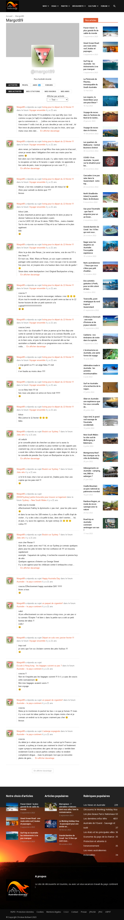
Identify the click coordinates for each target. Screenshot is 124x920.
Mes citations (33, 91)
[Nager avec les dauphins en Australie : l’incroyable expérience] (110, 246)
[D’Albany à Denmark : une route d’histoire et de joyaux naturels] (110, 321)
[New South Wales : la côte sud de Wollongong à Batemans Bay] (110, 438)
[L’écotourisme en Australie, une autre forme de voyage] (110, 354)
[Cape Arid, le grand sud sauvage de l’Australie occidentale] (110, 420)
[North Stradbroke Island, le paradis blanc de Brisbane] (110, 197)
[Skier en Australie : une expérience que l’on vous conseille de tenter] (110, 402)
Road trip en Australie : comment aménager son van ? (91, 524)
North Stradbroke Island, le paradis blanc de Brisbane (91, 196)
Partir (64, 6)
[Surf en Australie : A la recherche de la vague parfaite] (110, 387)
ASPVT (108, 912)
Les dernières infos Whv (95, 818)
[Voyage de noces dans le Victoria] (110, 131)
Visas (53, 6)
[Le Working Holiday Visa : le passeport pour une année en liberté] (51, 824)
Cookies (40, 912)
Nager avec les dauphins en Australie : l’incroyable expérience (89, 247)
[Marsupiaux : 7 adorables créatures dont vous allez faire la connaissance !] (51, 807)
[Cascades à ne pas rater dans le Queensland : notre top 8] (110, 179)
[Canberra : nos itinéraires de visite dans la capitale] (110, 339)
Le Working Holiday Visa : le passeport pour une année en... (69, 824)
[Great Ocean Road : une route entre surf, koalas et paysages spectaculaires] (110, 47)
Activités (12, 85)
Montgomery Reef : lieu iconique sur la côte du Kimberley (91, 455)
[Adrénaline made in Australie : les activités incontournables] (110, 369)
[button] (114, 6)
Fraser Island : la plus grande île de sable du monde (90, 30)
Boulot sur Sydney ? (51, 431)
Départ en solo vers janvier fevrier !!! (58, 638)
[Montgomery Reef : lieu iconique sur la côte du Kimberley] (110, 456)
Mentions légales (53, 912)
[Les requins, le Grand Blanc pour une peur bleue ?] (110, 101)
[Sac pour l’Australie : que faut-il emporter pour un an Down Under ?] (110, 212)
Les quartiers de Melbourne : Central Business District (91, 145)
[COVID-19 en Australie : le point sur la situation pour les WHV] (110, 161)
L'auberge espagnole (51, 731)
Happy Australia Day (51, 578)
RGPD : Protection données (22, 912)
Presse (84, 912)
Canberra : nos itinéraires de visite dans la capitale (91, 337)
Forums (49, 85)
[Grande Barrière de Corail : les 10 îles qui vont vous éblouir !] (110, 230)
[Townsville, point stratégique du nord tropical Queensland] (110, 303)
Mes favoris (50, 91)
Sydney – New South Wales (34, 500)
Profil (25, 85)
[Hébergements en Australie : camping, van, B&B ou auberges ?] (110, 472)
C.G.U (66, 912)
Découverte (77, 6)
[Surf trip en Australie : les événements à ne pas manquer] (110, 65)
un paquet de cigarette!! (52, 603)
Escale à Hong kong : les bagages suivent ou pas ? (39, 666)
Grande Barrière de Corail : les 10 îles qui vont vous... (91, 229)
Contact (74, 912)
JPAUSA (93, 912)
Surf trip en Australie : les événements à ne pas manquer (29, 835)
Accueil (9, 16)
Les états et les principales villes (99, 832)
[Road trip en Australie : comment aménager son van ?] (110, 523)
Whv (45, 6)
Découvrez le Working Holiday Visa (100, 809)
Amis (36, 85)
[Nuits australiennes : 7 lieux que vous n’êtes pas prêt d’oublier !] (110, 267)
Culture (92, 6)
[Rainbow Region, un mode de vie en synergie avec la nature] (110, 505)
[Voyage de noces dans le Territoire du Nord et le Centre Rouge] (110, 116)
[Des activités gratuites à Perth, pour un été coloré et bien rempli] (110, 285)
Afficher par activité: (56, 96)
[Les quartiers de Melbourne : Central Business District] (110, 146)
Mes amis (65, 91)
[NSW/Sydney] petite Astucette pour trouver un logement (41, 497)
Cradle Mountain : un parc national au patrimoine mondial (91, 489)
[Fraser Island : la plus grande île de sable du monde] (110, 31)
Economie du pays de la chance (98, 836)
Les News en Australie (94, 804)
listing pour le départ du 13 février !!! (58, 107)
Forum (104, 6)
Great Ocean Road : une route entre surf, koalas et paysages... (30, 821)
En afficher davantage (49, 131)
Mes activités (14, 91)
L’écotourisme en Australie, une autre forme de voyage (91, 353)
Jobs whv (21, 435)
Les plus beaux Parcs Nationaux (99, 814)
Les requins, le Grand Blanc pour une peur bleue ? (90, 100)
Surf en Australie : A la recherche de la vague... (91, 386)
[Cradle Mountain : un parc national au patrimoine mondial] (110, 490)
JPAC (101, 912)
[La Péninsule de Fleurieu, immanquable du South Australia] (110, 83)
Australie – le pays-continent (29, 582)
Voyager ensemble (37, 110)
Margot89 (21, 107)
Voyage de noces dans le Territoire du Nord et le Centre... (91, 115)
